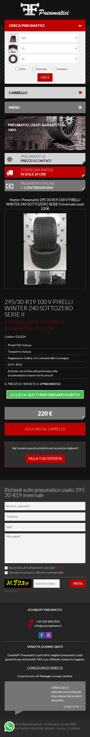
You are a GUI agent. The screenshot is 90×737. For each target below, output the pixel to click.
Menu (14, 107)
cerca (45, 77)
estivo (22, 69)
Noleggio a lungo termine (56, 676)
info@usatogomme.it (48, 625)
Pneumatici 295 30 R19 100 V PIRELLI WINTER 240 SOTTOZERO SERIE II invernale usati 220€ (45, 204)
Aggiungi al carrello (45, 429)
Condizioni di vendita (45, 667)
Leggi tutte (72, 706)
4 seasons (62, 69)
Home (14, 200)
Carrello (18, 92)
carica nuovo (29, 591)
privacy (60, 567)
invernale (41, 69)
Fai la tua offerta (45, 458)
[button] (79, 217)
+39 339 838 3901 (48, 621)
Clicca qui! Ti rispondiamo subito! (47, 394)
